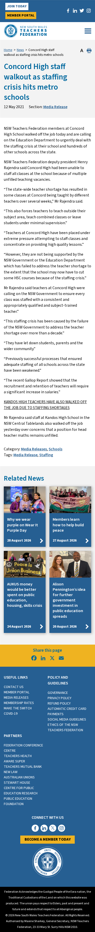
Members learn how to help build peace (68, 524)
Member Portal (20, 15)
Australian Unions (19, 777)
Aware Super (14, 761)
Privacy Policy (59, 698)
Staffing (46, 455)
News (20, 50)
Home (8, 50)
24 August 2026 (19, 626)
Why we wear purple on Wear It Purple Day (22, 524)
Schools (55, 449)
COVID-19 (10, 713)
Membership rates (19, 703)
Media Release (55, 107)
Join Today (17, 6)
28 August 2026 (19, 540)
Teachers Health (18, 756)
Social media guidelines (67, 719)
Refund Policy (59, 703)
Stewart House (17, 782)
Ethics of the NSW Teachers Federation (65, 727)
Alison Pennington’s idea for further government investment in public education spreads (69, 600)
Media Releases (34, 449)
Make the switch (18, 708)
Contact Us (14, 687)
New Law (10, 772)
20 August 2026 (65, 626)
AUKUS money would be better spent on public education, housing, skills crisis (24, 595)
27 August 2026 (65, 540)
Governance (58, 692)
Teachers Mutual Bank (23, 766)
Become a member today (48, 839)
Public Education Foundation (18, 801)
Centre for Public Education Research (20, 791)
